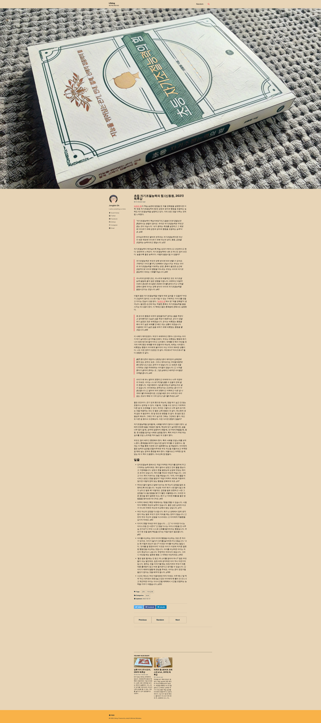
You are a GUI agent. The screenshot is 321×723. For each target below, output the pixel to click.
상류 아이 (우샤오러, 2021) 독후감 (142, 670)
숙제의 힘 (138, 206)
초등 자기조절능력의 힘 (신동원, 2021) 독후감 (159, 197)
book (147, 595)
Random (199, 4)
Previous (143, 620)
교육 (143, 591)
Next (178, 620)
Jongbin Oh (114, 205)
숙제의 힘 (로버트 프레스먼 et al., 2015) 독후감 (163, 672)
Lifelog (114, 4)
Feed (112, 715)
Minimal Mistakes (136, 718)
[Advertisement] (173, 640)
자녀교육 (150, 591)
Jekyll (127, 718)
